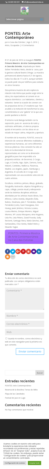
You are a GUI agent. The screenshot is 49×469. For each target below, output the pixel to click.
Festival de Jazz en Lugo (15, 398)
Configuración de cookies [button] (15, 463)
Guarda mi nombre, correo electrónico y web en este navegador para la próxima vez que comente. (23, 341)
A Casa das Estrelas (16, 42)
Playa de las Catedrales (15, 393)
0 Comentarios (28, 45)
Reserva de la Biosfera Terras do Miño (21, 389)
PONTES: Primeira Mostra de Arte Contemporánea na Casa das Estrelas (24, 236)
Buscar (40, 373)
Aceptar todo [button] (34, 463)
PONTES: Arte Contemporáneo (18, 385)
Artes (7, 45)
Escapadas (14, 45)
